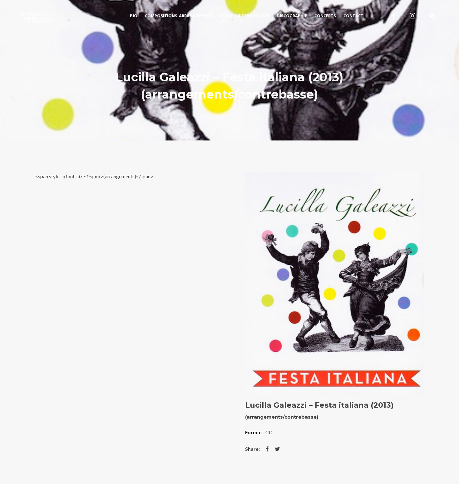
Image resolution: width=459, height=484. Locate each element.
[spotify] (431, 16)
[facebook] (394, 16)
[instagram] (412, 16)
